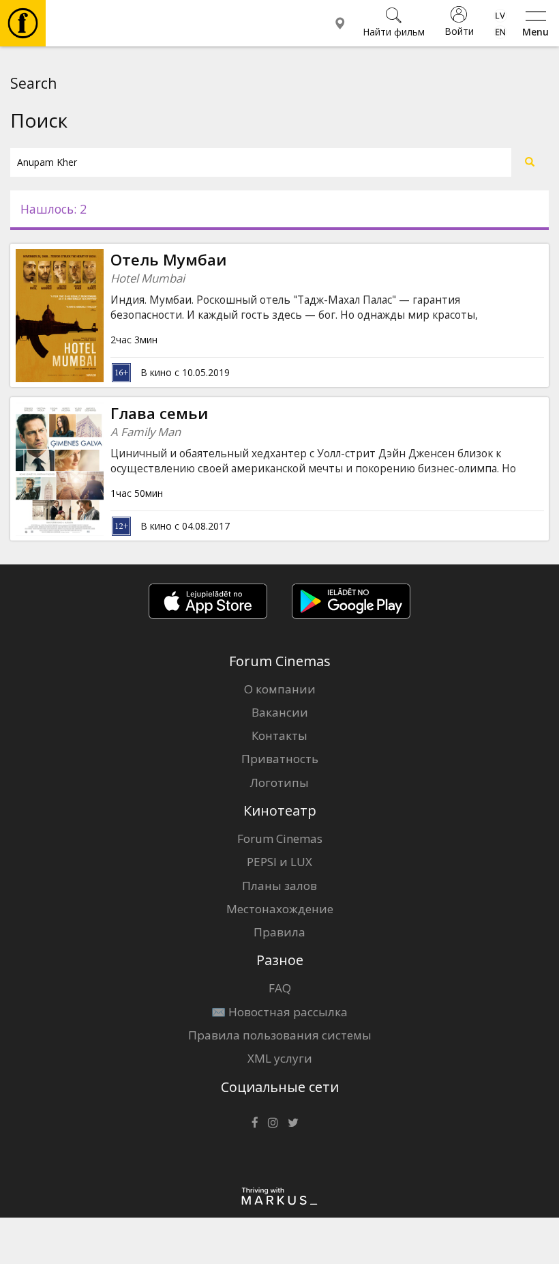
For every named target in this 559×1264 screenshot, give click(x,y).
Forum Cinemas (279, 838)
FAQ (280, 988)
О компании (280, 689)
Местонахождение (279, 909)
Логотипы (279, 782)
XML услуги (279, 1058)
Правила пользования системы (280, 1035)
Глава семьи (159, 413)
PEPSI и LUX (279, 862)
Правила (279, 932)
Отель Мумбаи (168, 259)
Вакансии (280, 712)
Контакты (279, 735)
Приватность (279, 758)
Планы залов (279, 885)
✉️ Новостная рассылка (279, 1012)
